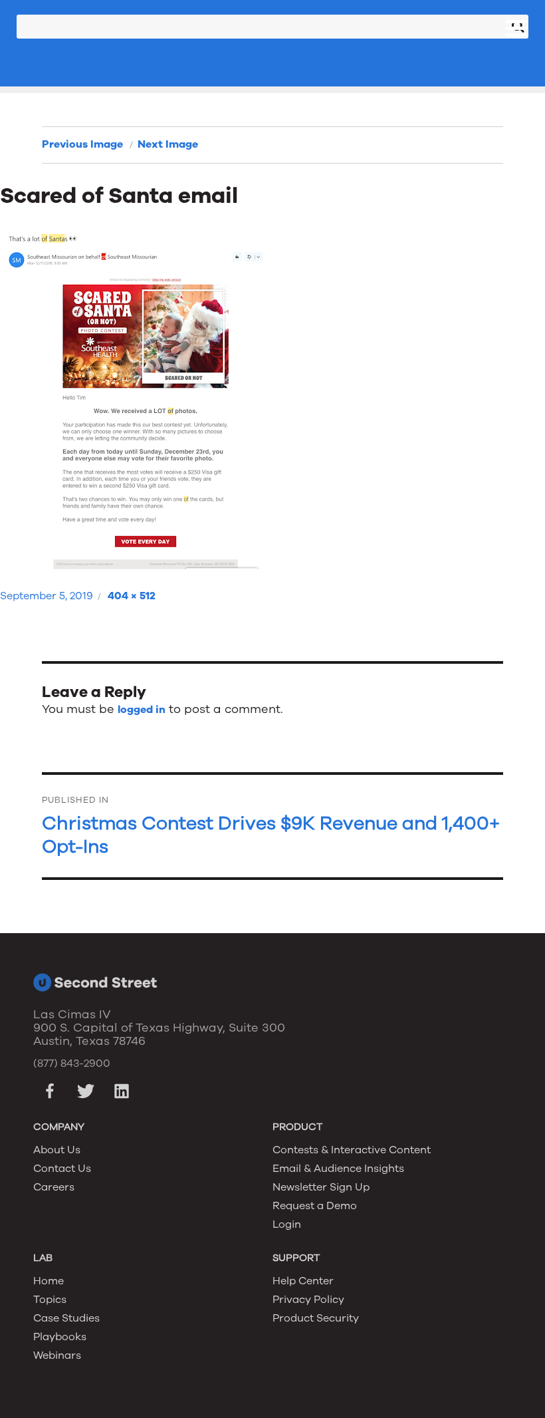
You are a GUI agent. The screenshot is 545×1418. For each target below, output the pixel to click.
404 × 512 (132, 596)
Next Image (168, 144)
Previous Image (82, 144)
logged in (141, 709)
